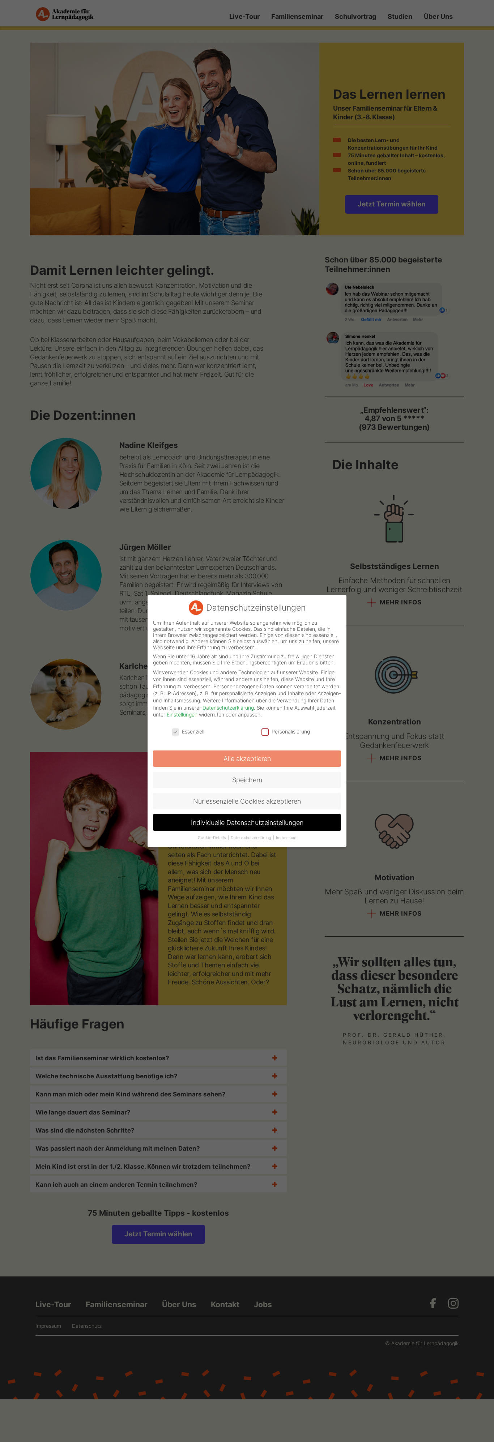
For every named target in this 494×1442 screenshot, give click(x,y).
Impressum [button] (286, 837)
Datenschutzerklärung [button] (251, 837)
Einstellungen (182, 714)
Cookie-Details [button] (212, 837)
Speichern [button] (247, 780)
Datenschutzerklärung (228, 708)
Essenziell (193, 731)
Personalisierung (291, 731)
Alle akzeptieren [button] (247, 758)
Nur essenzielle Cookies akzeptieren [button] (247, 801)
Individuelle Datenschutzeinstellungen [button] (247, 822)
